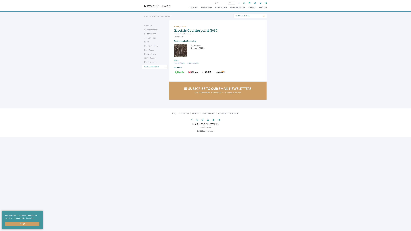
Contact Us (184, 113)
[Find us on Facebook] (239, 2)
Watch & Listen (221, 7)
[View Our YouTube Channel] (255, 2)
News (146, 42)
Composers (193, 7)
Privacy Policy (208, 113)
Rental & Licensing (237, 7)
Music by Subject (151, 62)
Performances (150, 34)
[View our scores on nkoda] (266, 2)
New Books (149, 50)
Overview (148, 25)
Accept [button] (22, 224)
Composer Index (151, 30)
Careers (195, 113)
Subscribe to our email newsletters (219, 88)
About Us (263, 7)
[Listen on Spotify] (260, 2)
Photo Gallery (150, 54)
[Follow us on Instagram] (249, 2)
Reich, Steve (180, 26)
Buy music (252, 7)
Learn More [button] (30, 218)
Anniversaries (150, 38)
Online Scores (150, 58)
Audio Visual (179, 63)
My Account (219, 3)
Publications (206, 7)
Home (146, 16)
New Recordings (151, 46)
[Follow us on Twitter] (244, 2)
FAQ (173, 113)
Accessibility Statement (228, 113)
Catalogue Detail (165, 16)
